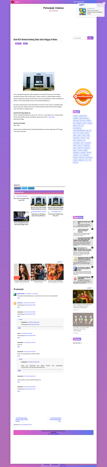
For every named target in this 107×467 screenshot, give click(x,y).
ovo (81, 155)
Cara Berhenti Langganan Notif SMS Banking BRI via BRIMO (84, 269)
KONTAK (62, 464)
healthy (83, 138)
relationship (89, 157)
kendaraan (87, 145)
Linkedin (32, 188)
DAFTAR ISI (46, 464)
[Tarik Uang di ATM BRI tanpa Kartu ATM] (55, 212)
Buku (74, 133)
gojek (83, 135)
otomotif (75, 155)
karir (74, 145)
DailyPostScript (21, 293)
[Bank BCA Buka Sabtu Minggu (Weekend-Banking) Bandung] (55, 201)
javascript (88, 143)
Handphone (76, 138)
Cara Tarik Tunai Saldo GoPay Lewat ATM (21, 199)
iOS (84, 140)
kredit (75, 150)
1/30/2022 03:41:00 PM (29, 302)
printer (75, 157)
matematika (76, 152)
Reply (18, 298)
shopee (75, 160)
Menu (17, 2)
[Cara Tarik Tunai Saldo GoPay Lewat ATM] (21, 196)
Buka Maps (52, 117)
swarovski (81, 160)
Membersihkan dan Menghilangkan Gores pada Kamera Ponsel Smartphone (84, 249)
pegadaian (85, 155)
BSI (90, 130)
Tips (90, 160)
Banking (19, 43)
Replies (20, 319)
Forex (79, 135)
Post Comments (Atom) (26, 424)
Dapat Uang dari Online (29, 305)
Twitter (25, 188)
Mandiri (85, 150)
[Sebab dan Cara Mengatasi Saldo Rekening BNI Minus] (38, 212)
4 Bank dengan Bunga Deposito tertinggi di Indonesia (83, 231)
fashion (87, 133)
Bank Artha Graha (84, 118)
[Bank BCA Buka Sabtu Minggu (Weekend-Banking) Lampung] (38, 201)
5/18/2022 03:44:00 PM (29, 312)
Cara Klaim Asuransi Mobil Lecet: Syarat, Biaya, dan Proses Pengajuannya (84, 239)
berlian (90, 123)
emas (82, 133)
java (82, 143)
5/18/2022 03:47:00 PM (29, 342)
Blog (79, 125)
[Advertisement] (53, 24)
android (75, 116)
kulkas (80, 150)
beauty (85, 123)
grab (88, 135)
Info (74, 140)
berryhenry (20, 302)
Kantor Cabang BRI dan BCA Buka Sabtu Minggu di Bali (21, 223)
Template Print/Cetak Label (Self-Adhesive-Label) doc (84, 258)
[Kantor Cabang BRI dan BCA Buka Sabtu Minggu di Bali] (21, 216)
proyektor (81, 157)
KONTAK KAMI (55, 434)
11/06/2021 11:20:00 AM (31, 293)
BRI (87, 130)
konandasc (87, 148)
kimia (74, 148)
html (88, 138)
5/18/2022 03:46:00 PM (33, 322)
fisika (74, 135)
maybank (83, 152)
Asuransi (75, 118)
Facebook (18, 188)
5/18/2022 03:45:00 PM (26, 333)
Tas (86, 160)
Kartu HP (80, 145)
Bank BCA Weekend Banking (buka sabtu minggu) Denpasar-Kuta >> (55, 419)
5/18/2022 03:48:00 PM (33, 362)
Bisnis (74, 125)
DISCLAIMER (54, 464)
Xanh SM (75, 162)
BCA (26, 43)
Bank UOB (82, 120)
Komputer (80, 148)
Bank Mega (76, 120)
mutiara (89, 152)
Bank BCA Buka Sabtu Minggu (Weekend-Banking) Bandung (55, 208)
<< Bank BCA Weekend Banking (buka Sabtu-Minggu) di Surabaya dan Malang (22, 419)
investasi (79, 140)
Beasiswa (79, 123)
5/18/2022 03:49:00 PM (29, 386)
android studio (83, 116)
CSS (78, 133)
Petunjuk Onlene (53, 7)
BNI (82, 125)
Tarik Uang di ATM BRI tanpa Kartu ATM (55, 214)
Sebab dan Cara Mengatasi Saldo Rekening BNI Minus (38, 214)
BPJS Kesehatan (77, 128)
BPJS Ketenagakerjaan (79, 130)
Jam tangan (76, 143)
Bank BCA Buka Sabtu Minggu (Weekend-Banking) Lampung (38, 208)
